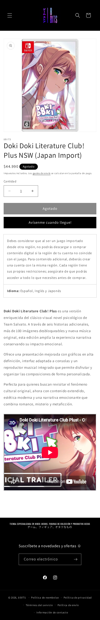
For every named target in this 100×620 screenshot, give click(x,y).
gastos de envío (42, 173)
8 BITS (22, 597)
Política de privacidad (78, 597)
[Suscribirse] (75, 559)
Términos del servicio (39, 605)
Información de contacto (52, 612)
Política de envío (68, 605)
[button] (9, 15)
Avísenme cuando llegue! (50, 222)
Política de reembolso (45, 597)
